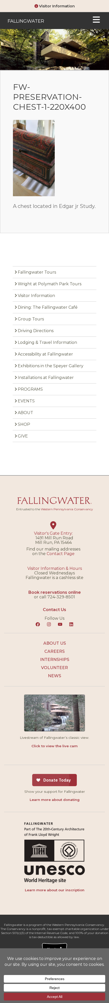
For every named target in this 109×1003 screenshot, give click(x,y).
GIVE (23, 436)
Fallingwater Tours (37, 272)
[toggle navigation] (96, 21)
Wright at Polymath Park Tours (49, 283)
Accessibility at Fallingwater (45, 354)
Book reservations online (54, 592)
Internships (54, 659)
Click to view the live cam (54, 746)
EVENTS (26, 401)
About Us (54, 643)
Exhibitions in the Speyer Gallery (50, 365)
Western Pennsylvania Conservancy (67, 509)
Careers (54, 651)
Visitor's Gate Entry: (53, 533)
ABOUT (25, 412)
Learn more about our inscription (54, 890)
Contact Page (61, 553)
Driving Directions (35, 330)
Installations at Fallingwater (46, 377)
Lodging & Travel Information (47, 342)
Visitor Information (56, 6)
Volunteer (54, 667)
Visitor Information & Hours (54, 568)
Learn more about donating (55, 800)
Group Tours (31, 319)
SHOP (24, 424)
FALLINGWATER (26, 21)
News (54, 675)
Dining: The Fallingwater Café (48, 307)
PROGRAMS (30, 389)
